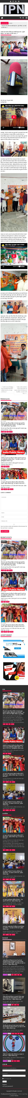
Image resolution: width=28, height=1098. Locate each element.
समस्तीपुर (10, 431)
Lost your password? (7, 1086)
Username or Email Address (9, 1068)
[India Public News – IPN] (2, 18)
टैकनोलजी (9, 974)
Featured (5, 974)
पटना (12, 974)
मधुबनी (15, 1004)
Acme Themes (14, 1095)
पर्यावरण (15, 974)
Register (4, 1084)
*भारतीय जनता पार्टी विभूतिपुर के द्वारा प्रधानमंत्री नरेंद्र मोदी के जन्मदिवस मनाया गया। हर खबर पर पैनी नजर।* (7, 389)
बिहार (5, 431)
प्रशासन (13, 1033)
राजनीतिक (5, 489)
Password (4, 1073)
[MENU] (26, 18)
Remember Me (7, 1078)
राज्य (7, 431)
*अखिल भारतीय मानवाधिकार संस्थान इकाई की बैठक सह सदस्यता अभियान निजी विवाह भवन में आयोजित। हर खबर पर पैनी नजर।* (21, 390)
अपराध (2, 431)
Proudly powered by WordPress (9, 1094)
